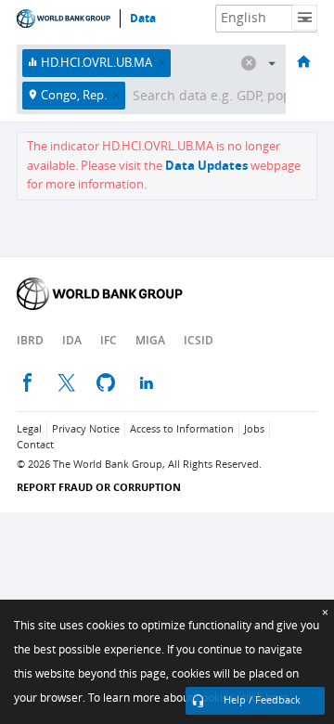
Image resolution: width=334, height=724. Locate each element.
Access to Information (182, 429)
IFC (108, 340)
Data (143, 18)
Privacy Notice (86, 429)
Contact (35, 445)
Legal (29, 429)
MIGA (150, 340)
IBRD (30, 340)
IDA (72, 340)
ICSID (198, 340)
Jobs (254, 429)
